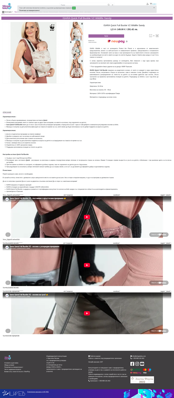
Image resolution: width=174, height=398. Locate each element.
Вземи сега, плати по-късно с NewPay (17, 371)
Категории (8, 12)
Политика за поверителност (29, 10)
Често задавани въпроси (12, 369)
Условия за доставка (11, 363)
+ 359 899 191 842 (104, 381)
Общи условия (9, 365)
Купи (106, 36)
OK (74, 8)
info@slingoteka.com (139, 356)
